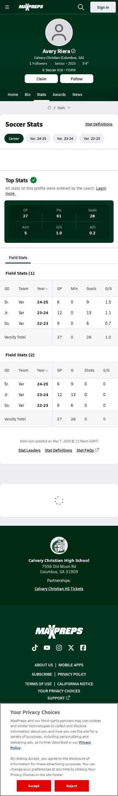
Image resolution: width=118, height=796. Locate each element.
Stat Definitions (99, 124)
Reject (71, 785)
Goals (91, 288)
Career (14, 138)
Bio (27, 94)
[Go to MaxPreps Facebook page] (83, 648)
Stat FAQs (85, 450)
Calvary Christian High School (59, 560)
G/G (108, 288)
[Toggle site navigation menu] (7, 7)
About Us (44, 664)
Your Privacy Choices (59, 690)
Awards (59, 94)
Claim (41, 78)
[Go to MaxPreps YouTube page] (47, 648)
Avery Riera (56, 51)
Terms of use (38, 683)
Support (56, 697)
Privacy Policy (72, 674)
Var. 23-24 (65, 138)
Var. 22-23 (92, 138)
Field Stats (18, 257)
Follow (77, 78)
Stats (41, 94)
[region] (59, 749)
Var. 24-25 (38, 138)
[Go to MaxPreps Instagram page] (59, 648)
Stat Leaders (29, 450)
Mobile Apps (70, 664)
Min (74, 288)
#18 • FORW (59, 70)
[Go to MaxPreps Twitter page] (71, 648)
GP (59, 288)
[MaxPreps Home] (31, 7)
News (77, 94)
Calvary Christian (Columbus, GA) (59, 57)
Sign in (103, 7)
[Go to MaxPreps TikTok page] (35, 648)
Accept (34, 785)
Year (41, 288)
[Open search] (81, 7)
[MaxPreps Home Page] (49, 107)
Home (13, 94)
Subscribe (42, 674)
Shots (89, 370)
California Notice (75, 683)
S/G (106, 370)
